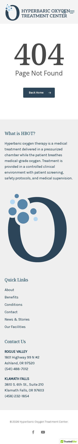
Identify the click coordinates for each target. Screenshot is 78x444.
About (9, 290)
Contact (11, 312)
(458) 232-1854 (17, 396)
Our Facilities (15, 327)
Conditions (13, 304)
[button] (72, 12)
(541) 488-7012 (16, 369)
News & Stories (17, 319)
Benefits (11, 297)
